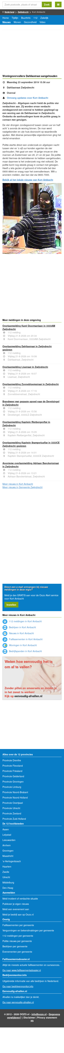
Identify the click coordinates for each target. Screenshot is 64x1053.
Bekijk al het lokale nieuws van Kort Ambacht (27, 179)
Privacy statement (47, 1017)
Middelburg (8, 882)
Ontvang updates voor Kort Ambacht (27, 97)
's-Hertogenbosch (11, 861)
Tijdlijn (15, 17)
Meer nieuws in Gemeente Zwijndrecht (22, 487)
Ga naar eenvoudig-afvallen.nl (18, 1002)
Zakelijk (44, 17)
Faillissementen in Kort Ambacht (25, 639)
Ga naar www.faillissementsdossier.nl (21, 970)
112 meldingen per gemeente (17, 935)
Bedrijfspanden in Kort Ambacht (25, 651)
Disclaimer (29, 1017)
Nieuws (6, 22)
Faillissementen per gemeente (18, 925)
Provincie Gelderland (13, 776)
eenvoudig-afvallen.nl (28, 696)
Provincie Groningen (13, 781)
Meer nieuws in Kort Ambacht (17, 484)
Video (42, 22)
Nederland (9, 11)
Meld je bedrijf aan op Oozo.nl (18, 914)
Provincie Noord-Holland (15, 797)
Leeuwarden (8, 840)
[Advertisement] (32, 52)
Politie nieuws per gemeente (17, 941)
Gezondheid (30, 22)
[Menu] (58, 4)
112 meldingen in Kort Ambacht (25, 621)
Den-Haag (7, 887)
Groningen (7, 850)
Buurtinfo (26, 17)
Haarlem (6, 866)
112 (35, 17)
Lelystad (6, 834)
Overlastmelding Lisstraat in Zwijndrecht (25, 367)
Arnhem (6, 845)
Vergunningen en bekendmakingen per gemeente (28, 930)
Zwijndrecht (23, 11)
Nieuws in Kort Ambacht (21, 633)
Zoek (47, 4)
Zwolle (5, 871)
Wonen (17, 22)
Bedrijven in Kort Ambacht (22, 627)
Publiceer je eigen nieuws (15, 903)
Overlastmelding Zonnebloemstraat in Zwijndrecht (30, 384)
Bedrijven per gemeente (14, 946)
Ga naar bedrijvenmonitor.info (17, 986)
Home (5, 17)
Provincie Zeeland (11, 813)
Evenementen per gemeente (17, 951)
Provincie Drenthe (11, 760)
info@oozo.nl (39, 1014)
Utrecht (6, 877)
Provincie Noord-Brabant (15, 792)
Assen (5, 829)
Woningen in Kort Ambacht (22, 645)
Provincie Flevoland (12, 765)
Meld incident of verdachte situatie (20, 898)
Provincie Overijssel (12, 802)
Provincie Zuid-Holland (14, 818)
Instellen (11, 604)
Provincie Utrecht (11, 808)
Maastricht (7, 856)
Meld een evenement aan (15, 909)
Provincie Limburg (11, 787)
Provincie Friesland (12, 771)
